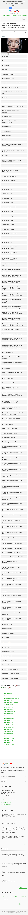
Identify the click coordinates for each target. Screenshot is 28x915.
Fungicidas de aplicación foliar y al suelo (13, 106)
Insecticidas (5, 65)
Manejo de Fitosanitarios (8, 776)
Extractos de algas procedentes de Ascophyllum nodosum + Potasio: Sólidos (11, 288)
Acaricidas (5, 56)
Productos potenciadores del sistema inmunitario (12, 357)
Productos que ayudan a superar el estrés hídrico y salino (11, 387)
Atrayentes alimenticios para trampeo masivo (12, 92)
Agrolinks (4, 849)
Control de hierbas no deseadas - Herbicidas (11, 111)
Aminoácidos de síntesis (8, 166)
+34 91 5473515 (7, 802)
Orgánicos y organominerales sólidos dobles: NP (12, 492)
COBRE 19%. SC (9, 740)
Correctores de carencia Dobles (10, 669)
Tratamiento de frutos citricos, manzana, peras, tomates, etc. (12, 121)
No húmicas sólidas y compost (10, 429)
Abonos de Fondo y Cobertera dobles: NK (12, 527)
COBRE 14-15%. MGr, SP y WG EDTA (14, 736)
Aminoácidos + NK (7, 194)
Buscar (3, 36)
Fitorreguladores (6, 135)
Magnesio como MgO (8, 633)
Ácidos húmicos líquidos (8, 437)
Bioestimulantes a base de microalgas (12, 334)
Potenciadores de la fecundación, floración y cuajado (11, 407)
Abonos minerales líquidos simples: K (12, 548)
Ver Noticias (24, 844)
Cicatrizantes (5, 140)
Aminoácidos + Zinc (7, 242)
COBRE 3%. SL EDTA (10, 696)
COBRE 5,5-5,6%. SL (10, 711)
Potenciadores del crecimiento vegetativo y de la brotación (10, 401)
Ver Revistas (23, 904)
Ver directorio (5, 54)
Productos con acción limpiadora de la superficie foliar (12, 144)
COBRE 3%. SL (9, 693)
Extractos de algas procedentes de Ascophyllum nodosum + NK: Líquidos (12, 312)
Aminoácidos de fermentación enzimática (10, 171)
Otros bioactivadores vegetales (10, 329)
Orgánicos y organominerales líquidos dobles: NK (12, 469)
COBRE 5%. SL (9, 707)
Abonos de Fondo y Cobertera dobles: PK (12, 532)
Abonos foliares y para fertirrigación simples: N (11, 584)
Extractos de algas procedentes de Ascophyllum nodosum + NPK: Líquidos (12, 324)
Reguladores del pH (7, 378)
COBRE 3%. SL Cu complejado (12, 698)
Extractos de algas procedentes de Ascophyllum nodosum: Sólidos (11, 276)
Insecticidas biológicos (8, 78)
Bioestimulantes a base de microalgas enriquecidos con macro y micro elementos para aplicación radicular (12, 347)
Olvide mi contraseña (16, 15)
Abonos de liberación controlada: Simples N (11, 562)
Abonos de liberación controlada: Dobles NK (11, 567)
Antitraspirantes (6, 131)
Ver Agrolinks (23, 887)
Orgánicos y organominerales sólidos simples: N (12, 487)
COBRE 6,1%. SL (9, 718)
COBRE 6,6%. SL (9, 722)
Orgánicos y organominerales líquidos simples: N (12, 446)
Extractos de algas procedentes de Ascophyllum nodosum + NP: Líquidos (12, 307)
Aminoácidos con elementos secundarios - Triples (9, 253)
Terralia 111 (5, 896)
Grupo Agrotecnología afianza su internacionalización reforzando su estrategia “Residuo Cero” (13, 837)
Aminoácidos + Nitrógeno (9, 180)
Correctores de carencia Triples (10, 673)
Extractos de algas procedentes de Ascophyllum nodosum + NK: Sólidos (12, 294)
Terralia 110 (14, 896)
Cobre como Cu (6, 642)
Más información (15, 7)
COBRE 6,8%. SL (9, 725)
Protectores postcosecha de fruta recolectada (11, 419)
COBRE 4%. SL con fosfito (11, 702)
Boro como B (5, 637)
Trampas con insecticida (8, 74)
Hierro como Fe (6, 647)
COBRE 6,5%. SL (9, 720)
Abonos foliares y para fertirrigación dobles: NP (11, 602)
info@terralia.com (7, 804)
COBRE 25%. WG (9, 745)
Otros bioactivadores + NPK (9, 207)
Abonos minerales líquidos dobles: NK (12, 552)
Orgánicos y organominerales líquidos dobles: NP (12, 464)
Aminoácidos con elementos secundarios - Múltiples (9, 258)
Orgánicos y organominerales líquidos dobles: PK (12, 475)
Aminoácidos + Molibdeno (9, 238)
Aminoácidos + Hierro (8, 229)
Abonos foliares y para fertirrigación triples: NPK (11, 619)
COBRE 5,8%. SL (9, 713)
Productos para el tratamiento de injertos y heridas (13, 150)
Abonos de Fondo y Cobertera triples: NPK (12, 538)
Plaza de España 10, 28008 (9, 800)
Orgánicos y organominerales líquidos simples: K (12, 458)
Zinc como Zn (6, 665)
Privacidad (4, 779)
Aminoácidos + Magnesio (9, 216)
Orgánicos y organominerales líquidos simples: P (12, 452)
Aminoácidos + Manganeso (9, 233)
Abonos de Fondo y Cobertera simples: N (12, 509)
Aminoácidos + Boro (7, 220)
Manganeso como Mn (8, 651)
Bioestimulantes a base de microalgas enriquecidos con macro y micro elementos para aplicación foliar (12, 339)
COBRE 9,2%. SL (9, 733)
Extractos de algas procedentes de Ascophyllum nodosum (11, 270)
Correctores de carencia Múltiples (11, 678)
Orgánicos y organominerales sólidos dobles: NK (12, 498)
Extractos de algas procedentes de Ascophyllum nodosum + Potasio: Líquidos (11, 301)
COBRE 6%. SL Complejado (12, 716)
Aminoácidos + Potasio (8, 185)
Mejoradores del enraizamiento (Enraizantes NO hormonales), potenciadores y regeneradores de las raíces (12, 395)
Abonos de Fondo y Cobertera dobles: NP (12, 521)
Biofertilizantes (6, 156)
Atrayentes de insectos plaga (10, 87)
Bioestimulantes (6, 126)
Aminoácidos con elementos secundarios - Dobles (9, 247)
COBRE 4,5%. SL (9, 705)
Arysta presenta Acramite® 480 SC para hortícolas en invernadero (13, 821)
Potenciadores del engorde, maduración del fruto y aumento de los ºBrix (13, 413)
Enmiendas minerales (8, 424)
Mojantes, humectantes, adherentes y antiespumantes (12, 373)
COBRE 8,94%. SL (9, 727)
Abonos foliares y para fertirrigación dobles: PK (11, 613)
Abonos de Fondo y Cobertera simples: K (12, 515)
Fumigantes (5, 61)
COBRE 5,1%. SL (9, 709)
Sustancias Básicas (7, 116)
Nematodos (5, 97)
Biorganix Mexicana (6, 862)
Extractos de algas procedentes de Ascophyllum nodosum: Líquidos (11, 281)
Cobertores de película (8, 383)
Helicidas (4, 69)
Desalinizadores (6, 368)
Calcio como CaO (7, 629)
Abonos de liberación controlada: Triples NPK (13, 573)
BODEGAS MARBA (6, 880)
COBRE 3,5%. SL (9, 700)
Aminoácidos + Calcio (8, 211)
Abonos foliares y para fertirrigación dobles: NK (11, 607)
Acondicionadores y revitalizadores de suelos (12, 363)
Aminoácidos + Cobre (8, 224)
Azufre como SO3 (7, 624)
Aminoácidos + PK (7, 198)
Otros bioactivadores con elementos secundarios (11, 264)
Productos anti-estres (8, 352)
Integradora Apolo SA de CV (7, 852)
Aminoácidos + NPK (7, 202)
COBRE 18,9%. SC (9, 738)
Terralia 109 (23, 896)
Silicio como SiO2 (7, 660)
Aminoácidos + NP (7, 189)
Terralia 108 (5, 899)
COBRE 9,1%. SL (9, 731)
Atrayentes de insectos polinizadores (12, 83)
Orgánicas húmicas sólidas (9, 433)
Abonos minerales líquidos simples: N (12, 543)
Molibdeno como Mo (7, 656)
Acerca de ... (4, 781)
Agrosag (3, 871)
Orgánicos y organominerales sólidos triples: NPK (12, 504)
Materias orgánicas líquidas (9, 442)
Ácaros (4, 102)
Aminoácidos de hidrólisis (9, 176)
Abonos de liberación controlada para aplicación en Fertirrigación (12, 579)
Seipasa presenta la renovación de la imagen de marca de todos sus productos (14, 815)
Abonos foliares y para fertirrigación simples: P (11, 590)
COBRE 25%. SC (9, 742)
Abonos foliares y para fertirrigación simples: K (11, 596)
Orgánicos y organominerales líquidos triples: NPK (12, 481)
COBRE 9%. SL (9, 729)
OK (10, 7)
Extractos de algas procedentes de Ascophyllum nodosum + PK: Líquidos (12, 318)
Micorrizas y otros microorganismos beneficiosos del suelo (11, 160)
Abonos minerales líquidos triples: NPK (12, 557)
